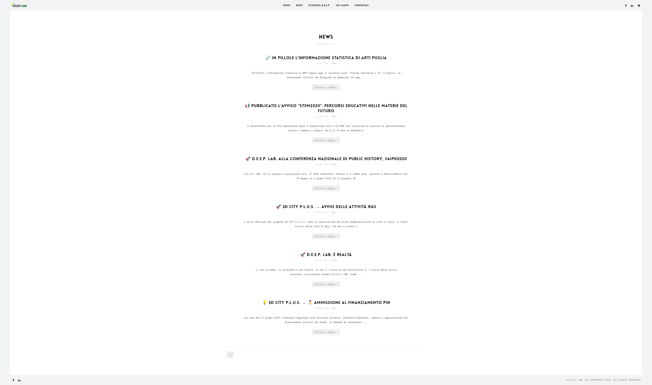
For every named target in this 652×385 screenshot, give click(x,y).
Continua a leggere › (326, 87)
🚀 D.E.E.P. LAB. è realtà (326, 254)
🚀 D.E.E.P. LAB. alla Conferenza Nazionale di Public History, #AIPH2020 (326, 158)
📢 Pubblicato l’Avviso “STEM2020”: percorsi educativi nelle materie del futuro (326, 108)
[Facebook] (626, 6)
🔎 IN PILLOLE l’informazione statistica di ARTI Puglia (326, 58)
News (334, 63)
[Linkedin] (632, 6)
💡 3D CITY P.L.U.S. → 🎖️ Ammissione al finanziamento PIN (326, 302)
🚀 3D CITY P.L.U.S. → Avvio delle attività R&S (326, 206)
